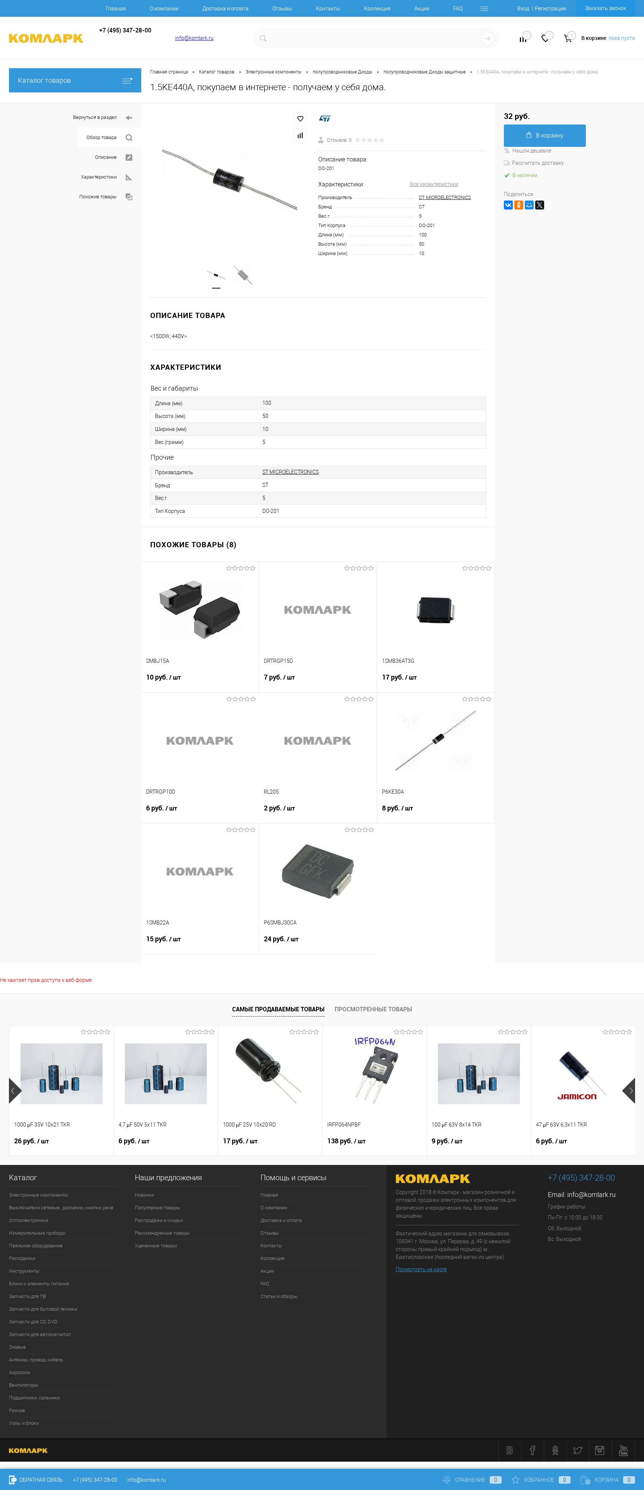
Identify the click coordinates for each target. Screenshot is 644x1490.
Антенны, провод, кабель (36, 1360)
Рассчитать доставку (538, 163)
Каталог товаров (44, 80)
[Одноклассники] (518, 205)
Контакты (328, 9)
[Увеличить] (230, 179)
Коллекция (377, 9)
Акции (421, 9)
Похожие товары (98, 196)
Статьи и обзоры (279, 1296)
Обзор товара (101, 137)
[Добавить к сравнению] (300, 135)
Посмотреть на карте (421, 1269)
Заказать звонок (605, 8)
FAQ (458, 9)
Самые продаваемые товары (278, 1009)
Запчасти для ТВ (27, 1296)
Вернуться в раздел (95, 117)
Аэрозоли (19, 1372)
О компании (164, 9)
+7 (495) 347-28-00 (95, 1480)
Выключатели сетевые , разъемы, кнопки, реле (61, 1207)
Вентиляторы (23, 1385)
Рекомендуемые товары (162, 1233)
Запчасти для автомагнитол (40, 1334)
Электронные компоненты (38, 1195)
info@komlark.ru (194, 38)
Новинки (144, 1195)
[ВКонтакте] (508, 205)
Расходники (22, 1258)
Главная (116, 9)
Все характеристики (434, 184)
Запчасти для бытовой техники (43, 1309)
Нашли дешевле (531, 151)
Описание (106, 157)
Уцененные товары (156, 1245)
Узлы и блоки (24, 1423)
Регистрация (550, 9)
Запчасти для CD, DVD (33, 1321)
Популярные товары (157, 1207)
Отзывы (282, 9)
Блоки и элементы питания (39, 1283)
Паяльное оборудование (36, 1245)
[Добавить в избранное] (300, 119)
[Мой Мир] (529, 205)
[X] (539, 205)
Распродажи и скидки (159, 1220)
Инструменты (24, 1271)
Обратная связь (40, 1480)
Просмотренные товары (373, 1009)
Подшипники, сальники (34, 1398)
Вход (523, 9)
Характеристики (99, 177)
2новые (17, 1347)
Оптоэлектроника (28, 1220)
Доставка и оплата (225, 9)
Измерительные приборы (37, 1233)
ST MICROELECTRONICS (445, 197)
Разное (17, 1410)
